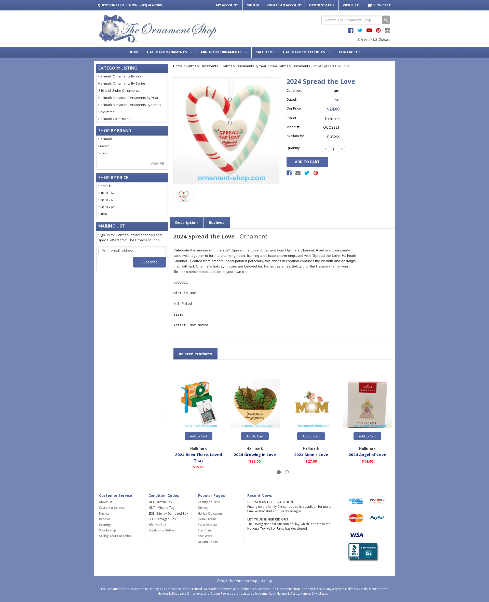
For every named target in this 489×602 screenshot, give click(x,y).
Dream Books (208, 542)
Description (186, 222)
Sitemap (266, 581)
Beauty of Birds (209, 502)
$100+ (102, 214)
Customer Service (112, 507)
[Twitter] (306, 173)
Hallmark (105, 139)
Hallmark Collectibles (304, 52)
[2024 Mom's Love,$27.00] (311, 403)
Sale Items (265, 52)
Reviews (216, 222)
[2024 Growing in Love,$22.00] (255, 403)
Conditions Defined (162, 530)
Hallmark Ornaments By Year (120, 76)
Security (105, 525)
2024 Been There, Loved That (198, 457)
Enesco (104, 146)
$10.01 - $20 (107, 193)
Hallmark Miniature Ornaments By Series (129, 104)
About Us (105, 502)
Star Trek (205, 530)
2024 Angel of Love (367, 454)
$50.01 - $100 (108, 207)
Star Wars (205, 536)
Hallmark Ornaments (167, 52)
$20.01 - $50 (107, 200)
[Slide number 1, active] (279, 472)
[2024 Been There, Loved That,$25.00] (198, 403)
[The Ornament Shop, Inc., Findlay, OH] (362, 552)
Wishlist (351, 5)
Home (133, 52)
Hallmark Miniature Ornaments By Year (128, 97)
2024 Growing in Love (255, 454)
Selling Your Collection (115, 536)
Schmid (104, 153)
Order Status (321, 5)
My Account (227, 5)
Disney (203, 507)
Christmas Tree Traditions (271, 502)
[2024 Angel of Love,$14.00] (367, 403)
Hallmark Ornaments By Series (122, 83)
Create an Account (284, 5)
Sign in (253, 5)
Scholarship (107, 530)
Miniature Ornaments (221, 52)
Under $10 (106, 185)
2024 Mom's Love (311, 454)
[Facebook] (289, 173)
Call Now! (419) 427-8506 (129, 5)
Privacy (104, 513)
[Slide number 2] (287, 472)
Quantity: (294, 147)
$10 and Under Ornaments (119, 90)
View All (157, 163)
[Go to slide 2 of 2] (163, 416)
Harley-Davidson (210, 513)
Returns (104, 519)
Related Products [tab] (195, 353)
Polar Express (208, 525)
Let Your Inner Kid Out (268, 519)
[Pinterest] (315, 173)
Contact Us (350, 52)
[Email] (298, 173)
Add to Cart (198, 436)
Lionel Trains (207, 519)
